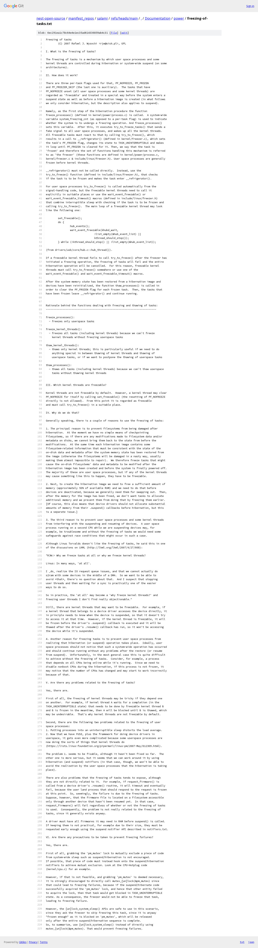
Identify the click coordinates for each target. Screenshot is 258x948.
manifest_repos (81, 18)
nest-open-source (50, 18)
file (114, 32)
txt (242, 942)
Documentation (157, 18)
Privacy (33, 942)
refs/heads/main (124, 18)
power (179, 18)
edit (124, 32)
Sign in (250, 6)
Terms (44, 942)
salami (102, 18)
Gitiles (22, 942)
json (251, 942)
